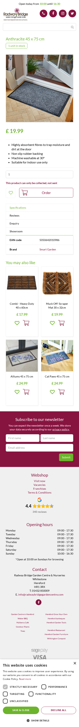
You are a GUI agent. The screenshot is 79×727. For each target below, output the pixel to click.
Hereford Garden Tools (56, 622)
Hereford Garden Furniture (56, 634)
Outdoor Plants (22, 627)
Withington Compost (56, 638)
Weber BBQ (23, 618)
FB (53, 13)
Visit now (39, 481)
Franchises (39, 488)
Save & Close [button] (21, 710)
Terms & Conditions (39, 492)
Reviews (14, 215)
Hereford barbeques (56, 618)
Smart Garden (48, 249)
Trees (23, 631)
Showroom (16, 231)
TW (72, 13)
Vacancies (39, 484)
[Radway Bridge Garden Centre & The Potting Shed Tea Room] (16, 14)
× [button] (74, 663)
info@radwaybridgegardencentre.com (40, 594)
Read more (25, 679)
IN (63, 13)
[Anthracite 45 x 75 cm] (39, 88)
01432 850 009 (43, 13)
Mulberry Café (22, 622)
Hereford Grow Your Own (56, 614)
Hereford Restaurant (56, 630)
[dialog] (39, 693)
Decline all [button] (58, 710)
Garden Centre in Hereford (22, 614)
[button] (39, 720)
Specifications (18, 207)
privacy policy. (60, 429)
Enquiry (14, 223)
